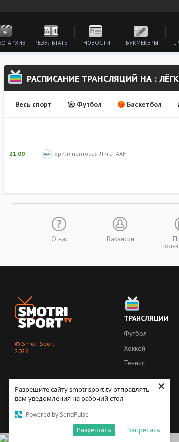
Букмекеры (142, 42)
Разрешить (94, 429)
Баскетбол (144, 104)
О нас (59, 238)
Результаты (51, 42)
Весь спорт (33, 104)
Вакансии (120, 238)
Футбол (89, 104)
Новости (96, 42)
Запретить (143, 429)
